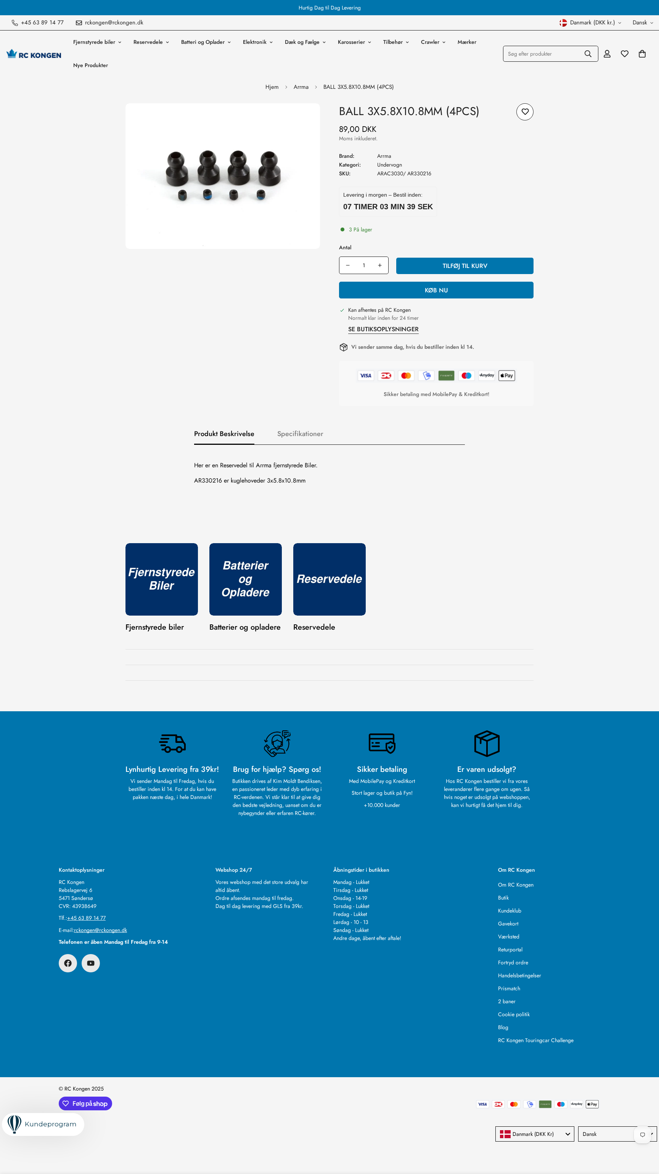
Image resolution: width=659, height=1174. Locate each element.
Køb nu (436, 290)
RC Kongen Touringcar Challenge (536, 1040)
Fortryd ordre (513, 962)
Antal (345, 247)
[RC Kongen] (33, 54)
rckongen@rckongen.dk (100, 930)
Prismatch (509, 988)
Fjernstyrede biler (94, 42)
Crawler (430, 42)
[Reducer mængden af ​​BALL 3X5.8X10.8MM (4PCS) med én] (347, 265)
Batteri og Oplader (203, 42)
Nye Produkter (90, 65)
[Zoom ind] (303, 119)
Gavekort (508, 923)
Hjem (272, 87)
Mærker (467, 42)
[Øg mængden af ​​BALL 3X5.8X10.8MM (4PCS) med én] (379, 265)
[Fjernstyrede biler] (161, 579)
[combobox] (534, 1134)
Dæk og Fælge (302, 42)
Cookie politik (514, 1014)
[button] (642, 54)
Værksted (508, 936)
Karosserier (351, 42)
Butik (503, 897)
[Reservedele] (329, 579)
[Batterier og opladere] (245, 579)
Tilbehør (393, 42)
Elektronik (255, 42)
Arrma (301, 87)
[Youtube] (91, 963)
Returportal (510, 949)
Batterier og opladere (245, 627)
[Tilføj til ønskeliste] (525, 111)
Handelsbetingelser (519, 975)
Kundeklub (509, 910)
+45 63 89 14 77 (86, 918)
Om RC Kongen (516, 885)
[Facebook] (68, 963)
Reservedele (148, 42)
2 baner (507, 1001)
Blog (503, 1027)
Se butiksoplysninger (383, 329)
